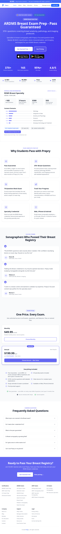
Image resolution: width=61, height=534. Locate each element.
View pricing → (39, 474)
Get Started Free (22, 49)
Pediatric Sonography (22, 502)
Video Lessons (20, 516)
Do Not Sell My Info (36, 521)
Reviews (4, 516)
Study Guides (20, 518)
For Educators (5, 518)
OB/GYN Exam (20, 493)
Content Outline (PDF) (38, 128)
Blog (24, 5)
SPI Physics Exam (21, 488)
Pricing (36, 5)
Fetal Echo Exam (21, 505)
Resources (19, 521)
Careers (4, 521)
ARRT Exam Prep (6, 490)
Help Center (20, 511)
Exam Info (25, 128)
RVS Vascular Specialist (52, 492)
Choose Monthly (30, 339)
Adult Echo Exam (21, 498)
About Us (4, 511)
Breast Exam (20, 500)
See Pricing (40, 49)
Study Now (55, 5)
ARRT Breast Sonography (38, 497)
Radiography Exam (36, 488)
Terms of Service (36, 514)
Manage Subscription (22, 514)
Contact (4, 523)
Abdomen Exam (21, 490)
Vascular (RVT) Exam (22, 495)
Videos (19, 5)
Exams (14, 5)
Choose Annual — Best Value (30, 360)
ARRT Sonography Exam (38, 490)
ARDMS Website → (52, 91)
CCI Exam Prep (5, 493)
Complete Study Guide (12, 128)
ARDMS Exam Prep (6, 488)
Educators (29, 5)
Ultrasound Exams (6, 495)
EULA (33, 518)
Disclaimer (34, 516)
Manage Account (46, 5)
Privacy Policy (35, 511)
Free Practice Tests (21, 523)
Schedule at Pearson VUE (13, 131)
